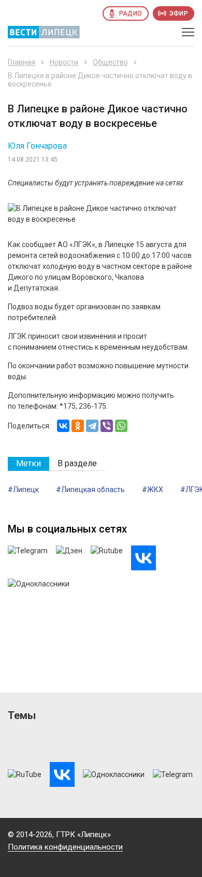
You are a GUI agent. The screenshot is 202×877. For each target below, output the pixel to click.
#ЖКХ (152, 489)
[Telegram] (92, 426)
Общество (110, 62)
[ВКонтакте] (63, 426)
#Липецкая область (90, 489)
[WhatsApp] (121, 426)
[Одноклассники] (77, 426)
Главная (21, 62)
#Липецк (23, 489)
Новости (64, 62)
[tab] (28, 464)
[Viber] (106, 426)
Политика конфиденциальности (65, 847)
